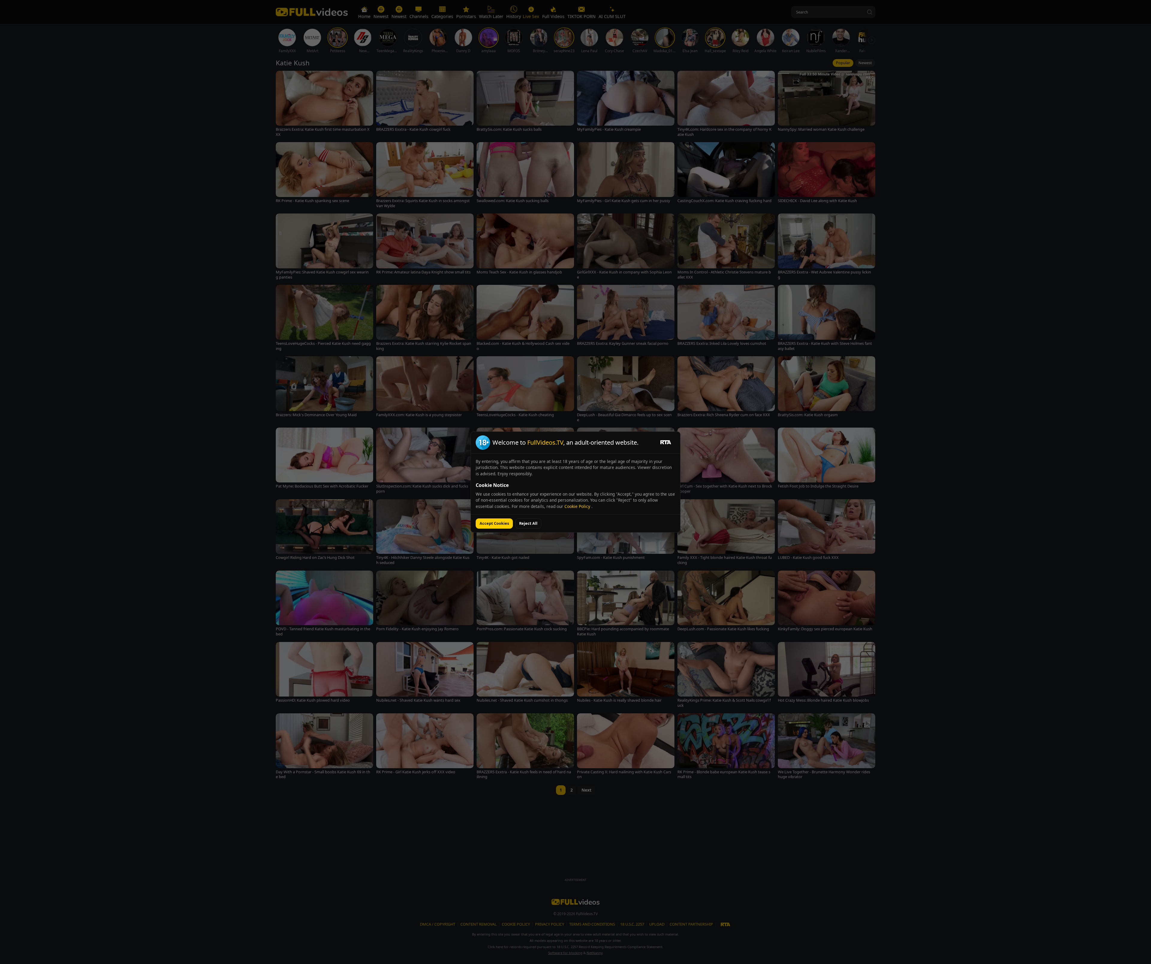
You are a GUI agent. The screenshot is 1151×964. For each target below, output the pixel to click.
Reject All (528, 523)
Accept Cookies (494, 523)
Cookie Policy (577, 506)
